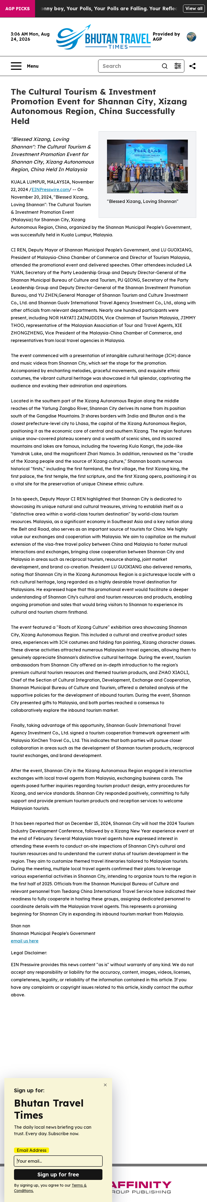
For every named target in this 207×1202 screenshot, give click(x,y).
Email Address (31, 1150)
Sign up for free (58, 1174)
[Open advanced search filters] (177, 66)
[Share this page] (192, 66)
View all (193, 8)
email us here (25, 941)
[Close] (105, 1084)
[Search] (164, 66)
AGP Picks (17, 8)
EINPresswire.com (50, 189)
